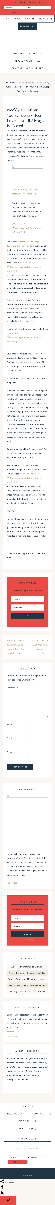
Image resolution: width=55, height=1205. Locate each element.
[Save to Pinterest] (8, 1200)
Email (10, 738)
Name (10, 724)
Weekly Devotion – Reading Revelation (27, 973)
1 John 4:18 (13, 333)
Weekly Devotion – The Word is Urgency (27, 979)
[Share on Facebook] (2, 1188)
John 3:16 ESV (18, 223)
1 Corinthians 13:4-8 (29, 473)
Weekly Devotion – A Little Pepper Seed (27, 985)
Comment (12, 687)
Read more (12, 882)
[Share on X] (2, 1193)
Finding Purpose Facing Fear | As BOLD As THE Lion (27, 38)
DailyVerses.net (12, 1036)
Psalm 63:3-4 (13, 1031)
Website (11, 752)
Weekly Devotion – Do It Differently (27, 991)
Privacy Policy (27, 621)
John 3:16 (26, 262)
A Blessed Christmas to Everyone (27, 966)
